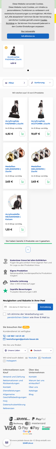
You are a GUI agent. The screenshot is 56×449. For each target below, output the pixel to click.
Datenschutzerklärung (14, 404)
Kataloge (33, 390)
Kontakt (7, 387)
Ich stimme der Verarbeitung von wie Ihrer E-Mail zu (28, 316)
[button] (28, 70)
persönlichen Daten (18, 317)
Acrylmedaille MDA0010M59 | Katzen (12, 216)
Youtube (33, 357)
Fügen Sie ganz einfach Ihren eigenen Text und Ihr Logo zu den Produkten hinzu (31, 263)
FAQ (5, 401)
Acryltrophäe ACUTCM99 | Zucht (40, 122)
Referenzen (8, 408)
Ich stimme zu (28, 36)
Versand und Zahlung (14, 376)
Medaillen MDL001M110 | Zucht (38, 169)
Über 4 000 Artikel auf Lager (22, 284)
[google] (28, 432)
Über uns (33, 387)
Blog (31, 394)
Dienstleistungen (11, 390)
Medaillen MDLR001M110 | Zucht (13, 169)
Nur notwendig (28, 31)
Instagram (11, 360)
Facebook (46, 357)
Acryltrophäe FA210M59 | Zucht (13, 58)
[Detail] (22, 133)
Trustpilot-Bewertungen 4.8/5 (23, 292)
